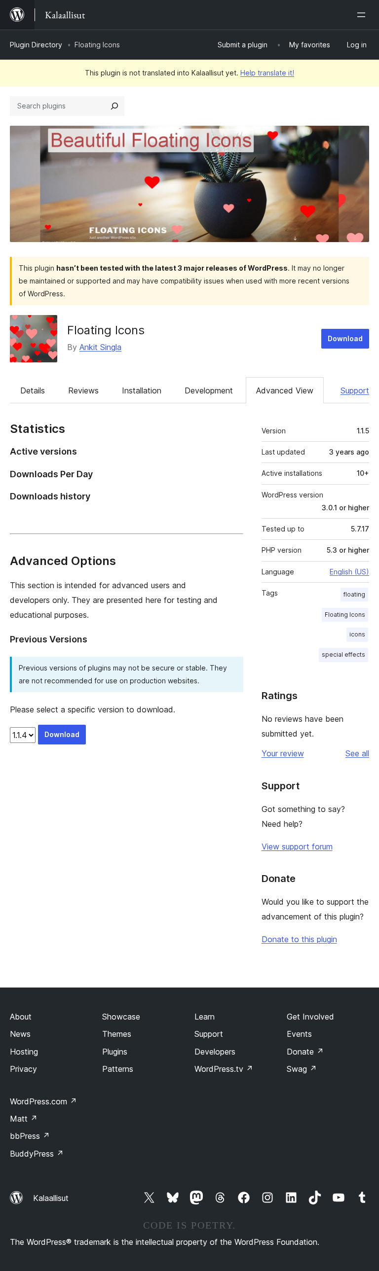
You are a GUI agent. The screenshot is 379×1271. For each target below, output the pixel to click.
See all (357, 753)
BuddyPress (37, 1154)
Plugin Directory (36, 44)
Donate (305, 1052)
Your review (283, 753)
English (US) (349, 571)
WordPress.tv (223, 1069)
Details (32, 390)
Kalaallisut (51, 1198)
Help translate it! (267, 73)
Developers (214, 1052)
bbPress (30, 1136)
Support (355, 390)
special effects (343, 654)
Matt (24, 1119)
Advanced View (284, 390)
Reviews (83, 390)
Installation (141, 390)
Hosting (24, 1052)
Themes (116, 1034)
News (20, 1034)
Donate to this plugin (299, 939)
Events (299, 1034)
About (21, 1017)
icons (357, 634)
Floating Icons (106, 330)
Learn (204, 1017)
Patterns (117, 1069)
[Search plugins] (114, 106)
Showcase (121, 1017)
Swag (302, 1069)
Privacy (23, 1069)
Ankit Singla (100, 347)
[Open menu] (363, 15)
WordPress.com (43, 1101)
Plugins (114, 1052)
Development (209, 390)
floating (354, 594)
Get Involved (310, 1017)
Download (345, 338)
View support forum (297, 846)
